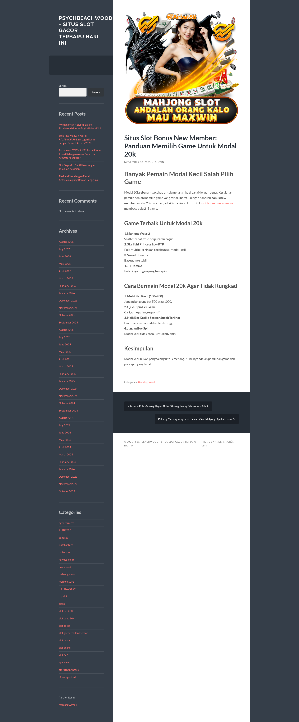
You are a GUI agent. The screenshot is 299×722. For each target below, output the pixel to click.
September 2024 (68, 410)
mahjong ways (67, 574)
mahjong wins (66, 581)
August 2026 (66, 241)
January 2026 (67, 293)
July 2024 (64, 425)
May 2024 (65, 439)
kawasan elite (67, 559)
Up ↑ (204, 445)
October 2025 (67, 315)
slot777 (63, 655)
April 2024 (65, 447)
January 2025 (67, 381)
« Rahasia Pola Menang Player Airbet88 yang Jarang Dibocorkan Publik (168, 406)
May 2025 (65, 351)
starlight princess (69, 669)
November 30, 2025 (137, 162)
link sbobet (65, 567)
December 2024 (68, 388)
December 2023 (68, 476)
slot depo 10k (66, 618)
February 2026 (67, 285)
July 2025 (64, 337)
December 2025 (68, 300)
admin (159, 162)
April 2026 (65, 271)
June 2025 (65, 344)
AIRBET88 (65, 530)
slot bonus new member (217, 203)
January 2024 (67, 469)
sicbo (62, 603)
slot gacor (64, 625)
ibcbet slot (65, 552)
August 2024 (66, 417)
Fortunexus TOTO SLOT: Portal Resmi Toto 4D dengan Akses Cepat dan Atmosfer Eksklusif (80, 154)
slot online (65, 647)
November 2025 (68, 307)
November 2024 (68, 395)
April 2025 (65, 359)
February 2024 (67, 461)
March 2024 (66, 454)
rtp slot (63, 596)
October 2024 (67, 403)
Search (64, 85)
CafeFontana (66, 544)
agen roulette (66, 522)
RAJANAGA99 (67, 589)
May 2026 (65, 263)
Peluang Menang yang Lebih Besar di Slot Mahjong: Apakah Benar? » (196, 419)
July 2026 (64, 249)
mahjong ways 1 (68, 704)
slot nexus (64, 640)
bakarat (63, 537)
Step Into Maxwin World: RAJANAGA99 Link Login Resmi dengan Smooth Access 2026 (77, 139)
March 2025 (66, 366)
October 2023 (67, 491)
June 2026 (65, 256)
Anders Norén (224, 441)
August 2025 (66, 329)
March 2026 (66, 278)
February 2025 (67, 373)
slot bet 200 (66, 611)
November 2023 (68, 483)
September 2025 (68, 322)
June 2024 (65, 432)
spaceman (64, 662)
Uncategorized (67, 677)
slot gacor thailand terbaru (74, 632)
